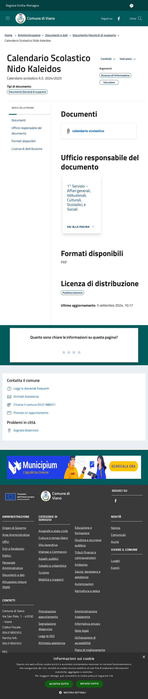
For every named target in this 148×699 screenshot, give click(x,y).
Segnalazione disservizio (47, 626)
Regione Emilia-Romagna (22, 5)
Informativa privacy (87, 623)
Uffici (5, 541)
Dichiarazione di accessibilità (85, 640)
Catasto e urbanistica (52, 565)
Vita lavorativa (48, 544)
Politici (6, 555)
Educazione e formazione (83, 530)
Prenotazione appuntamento (48, 614)
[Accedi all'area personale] (131, 5)
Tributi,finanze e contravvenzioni (85, 555)
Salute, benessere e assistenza (87, 574)
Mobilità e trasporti (51, 579)
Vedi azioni (126, 59)
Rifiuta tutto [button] (89, 683)
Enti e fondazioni (13, 548)
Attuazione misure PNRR (14, 584)
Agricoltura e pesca (87, 591)
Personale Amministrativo (12, 565)
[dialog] (74, 676)
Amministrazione (29, 35)
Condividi (106, 59)
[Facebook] (117, 18)
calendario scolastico (88, 130)
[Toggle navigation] (7, 18)
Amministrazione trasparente (86, 614)
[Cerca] (140, 18)
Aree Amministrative (16, 534)
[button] (74, 692)
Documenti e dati (56, 35)
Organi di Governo (14, 527)
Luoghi (115, 560)
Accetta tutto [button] (59, 684)
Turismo (44, 572)
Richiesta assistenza (52, 643)
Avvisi (115, 541)
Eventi (115, 567)
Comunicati (118, 534)
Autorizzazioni (84, 584)
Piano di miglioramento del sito (90, 653)
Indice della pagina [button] (23, 108)
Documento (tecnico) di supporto (94, 35)
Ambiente (81, 564)
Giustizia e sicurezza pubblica (88, 543)
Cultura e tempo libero (53, 537)
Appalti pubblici (49, 558)
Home (8, 35)
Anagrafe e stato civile (53, 531)
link (111, 675)
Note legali (82, 630)
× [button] (143, 657)
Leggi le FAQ (47, 636)
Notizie (115, 527)
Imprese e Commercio (53, 551)
